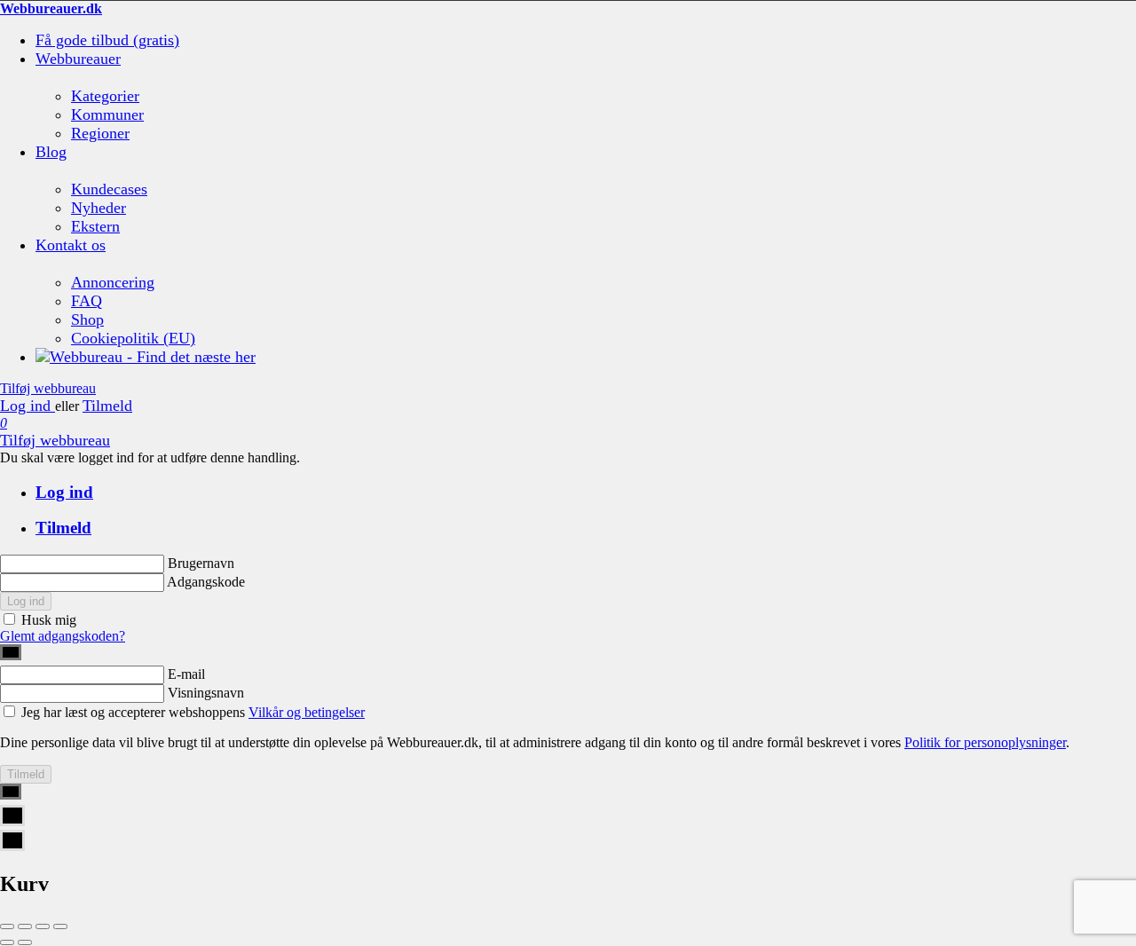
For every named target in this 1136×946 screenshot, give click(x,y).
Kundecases (109, 189)
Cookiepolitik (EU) (133, 338)
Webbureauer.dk (51, 8)
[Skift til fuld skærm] (43, 926)
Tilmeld (107, 405)
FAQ (86, 301)
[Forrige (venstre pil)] (7, 942)
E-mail (186, 674)
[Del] (25, 926)
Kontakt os (71, 245)
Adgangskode (206, 581)
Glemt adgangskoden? (62, 635)
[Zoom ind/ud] (60, 926)
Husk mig (48, 619)
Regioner (100, 133)
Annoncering (112, 282)
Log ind (27, 405)
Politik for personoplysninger (985, 742)
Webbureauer (78, 58)
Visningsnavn (206, 692)
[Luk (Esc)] (7, 926)
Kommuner (107, 114)
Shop (87, 319)
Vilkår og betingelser (306, 712)
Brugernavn (201, 563)
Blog (51, 152)
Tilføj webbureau (48, 388)
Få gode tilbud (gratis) (107, 40)
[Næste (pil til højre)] (25, 942)
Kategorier (105, 96)
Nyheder (98, 208)
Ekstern (95, 226)
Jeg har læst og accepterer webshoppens (193, 712)
